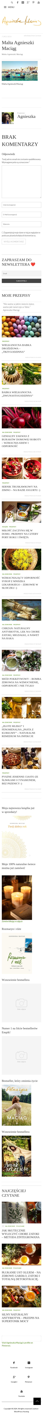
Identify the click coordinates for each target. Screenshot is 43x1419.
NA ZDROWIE (7, 432)
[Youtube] (38, 2)
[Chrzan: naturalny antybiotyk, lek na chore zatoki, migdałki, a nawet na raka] (21, 609)
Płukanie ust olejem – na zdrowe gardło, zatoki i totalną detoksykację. (21, 1276)
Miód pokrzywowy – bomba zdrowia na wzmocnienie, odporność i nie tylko (21, 682)
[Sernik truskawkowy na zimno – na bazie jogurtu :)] (21, 468)
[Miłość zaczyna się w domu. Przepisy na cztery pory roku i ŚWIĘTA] (21, 512)
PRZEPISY (5, 341)
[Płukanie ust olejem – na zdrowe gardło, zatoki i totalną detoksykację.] (21, 1254)
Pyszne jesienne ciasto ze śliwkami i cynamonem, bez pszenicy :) (20, 780)
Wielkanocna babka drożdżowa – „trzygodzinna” (16, 348)
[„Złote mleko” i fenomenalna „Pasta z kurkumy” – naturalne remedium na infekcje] (21, 707)
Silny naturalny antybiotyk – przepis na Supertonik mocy (20, 1318)
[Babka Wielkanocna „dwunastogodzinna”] (21, 373)
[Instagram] (22, 2)
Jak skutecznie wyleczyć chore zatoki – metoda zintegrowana (21, 1234)
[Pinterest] (33, 2)
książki (5, 527)
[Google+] (28, 2)
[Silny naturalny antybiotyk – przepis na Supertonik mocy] (21, 1296)
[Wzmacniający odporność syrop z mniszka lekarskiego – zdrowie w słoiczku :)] (21, 559)
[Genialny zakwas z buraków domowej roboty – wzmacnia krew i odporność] (21, 417)
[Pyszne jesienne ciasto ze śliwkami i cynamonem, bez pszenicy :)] (21, 758)
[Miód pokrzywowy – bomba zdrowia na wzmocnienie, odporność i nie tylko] (21, 660)
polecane (20, 1226)
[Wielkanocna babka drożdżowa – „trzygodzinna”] (21, 326)
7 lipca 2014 (6, 36)
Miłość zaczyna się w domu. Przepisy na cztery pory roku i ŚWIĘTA (20, 534)
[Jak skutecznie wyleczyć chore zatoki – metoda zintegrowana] (21, 1212)
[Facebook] (17, 2)
